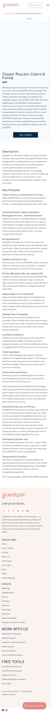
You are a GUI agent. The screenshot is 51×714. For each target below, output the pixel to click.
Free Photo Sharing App (12, 671)
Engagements (8, 593)
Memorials (6, 610)
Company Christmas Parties (13, 622)
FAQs (4, 574)
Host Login (6, 565)
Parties (5, 597)
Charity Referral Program (12, 655)
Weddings (6, 588)
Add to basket (25, 135)
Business (5, 605)
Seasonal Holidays (9, 618)
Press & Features (9, 651)
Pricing (5, 552)
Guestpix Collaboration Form (14, 642)
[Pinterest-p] (13, 511)
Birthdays (6, 601)
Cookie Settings (8, 578)
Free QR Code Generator (12, 666)
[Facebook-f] (9, 511)
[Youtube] (28, 511)
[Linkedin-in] (18, 511)
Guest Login (7, 561)
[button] (48, 5)
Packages (12, 13)
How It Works (7, 548)
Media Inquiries (8, 646)
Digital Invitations (9, 675)
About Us (5, 557)
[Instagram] (4, 511)
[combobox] (25, 710)
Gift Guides (6, 683)
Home (4, 13)
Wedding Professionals (11, 634)
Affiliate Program (9, 638)
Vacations (6, 614)
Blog (4, 569)
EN (6, 710)
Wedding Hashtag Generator (14, 679)
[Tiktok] (23, 511)
